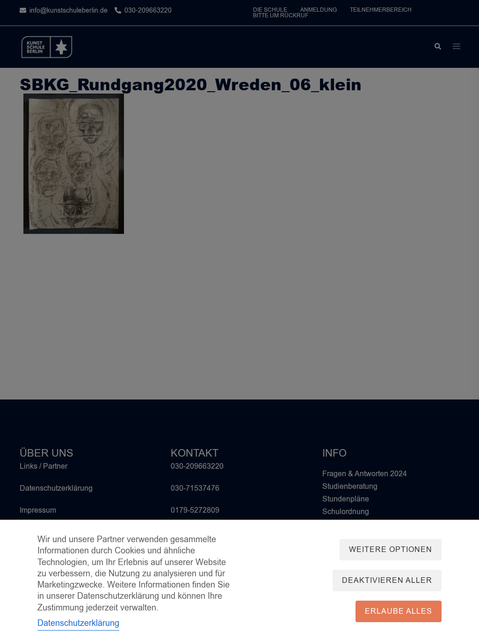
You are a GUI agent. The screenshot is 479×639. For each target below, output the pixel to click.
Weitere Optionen (390, 550)
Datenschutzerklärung (78, 623)
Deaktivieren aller (387, 580)
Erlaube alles (398, 611)
